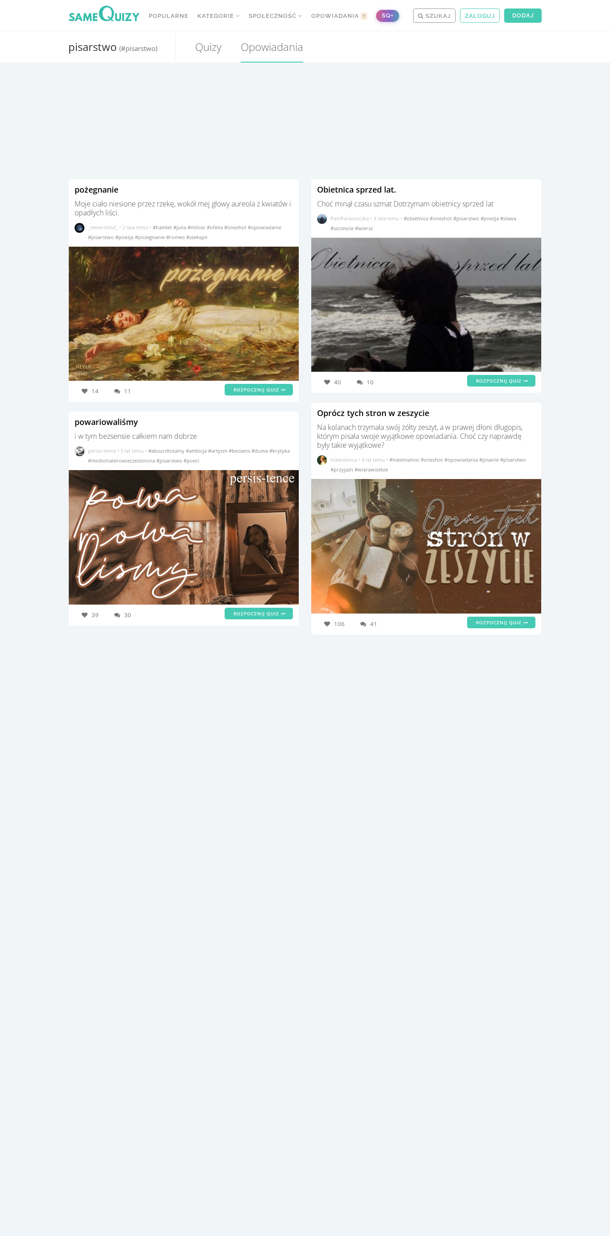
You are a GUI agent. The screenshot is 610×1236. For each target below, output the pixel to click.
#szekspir (197, 237)
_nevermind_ (103, 227)
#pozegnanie (150, 237)
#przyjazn (342, 469)
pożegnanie (96, 189)
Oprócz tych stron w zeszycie (373, 413)
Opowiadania (338, 16)
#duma (260, 450)
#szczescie (342, 228)
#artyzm (218, 450)
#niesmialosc (405, 459)
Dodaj (523, 15)
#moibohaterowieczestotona (122, 460)
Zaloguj (480, 16)
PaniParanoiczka (349, 218)
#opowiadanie (264, 227)
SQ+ (387, 15)
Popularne (168, 16)
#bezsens (240, 450)
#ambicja (197, 450)
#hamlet (163, 227)
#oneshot (236, 227)
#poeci (191, 460)
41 (373, 624)
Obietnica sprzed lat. (356, 189)
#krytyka (279, 450)
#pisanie (489, 459)
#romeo (176, 237)
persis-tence (102, 450)
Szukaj (437, 16)
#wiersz (364, 228)
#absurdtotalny (167, 450)
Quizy (208, 46)
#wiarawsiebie (371, 469)
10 (370, 382)
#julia (180, 227)
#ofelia (215, 227)
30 (127, 615)
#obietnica (417, 218)
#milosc (197, 227)
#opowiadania (461, 459)
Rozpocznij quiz (257, 390)
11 (127, 391)
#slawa (508, 218)
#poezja (125, 237)
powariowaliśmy (106, 421)
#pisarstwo (101, 237)
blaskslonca (343, 459)
